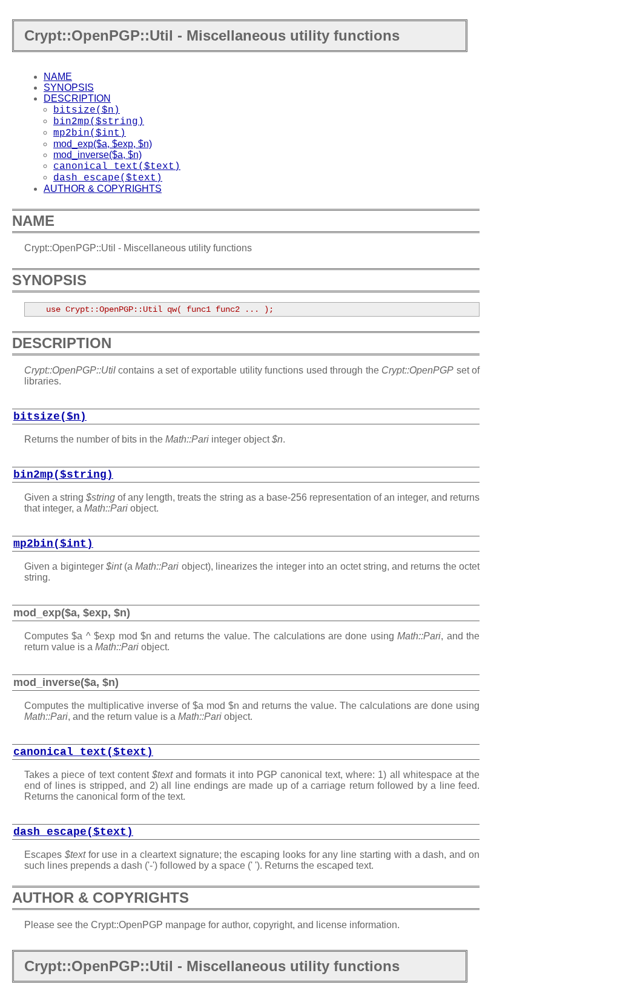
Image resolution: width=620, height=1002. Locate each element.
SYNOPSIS (69, 87)
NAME (58, 76)
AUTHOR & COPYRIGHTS (103, 188)
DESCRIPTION (77, 98)
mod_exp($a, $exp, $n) (102, 144)
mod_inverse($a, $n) (97, 155)
